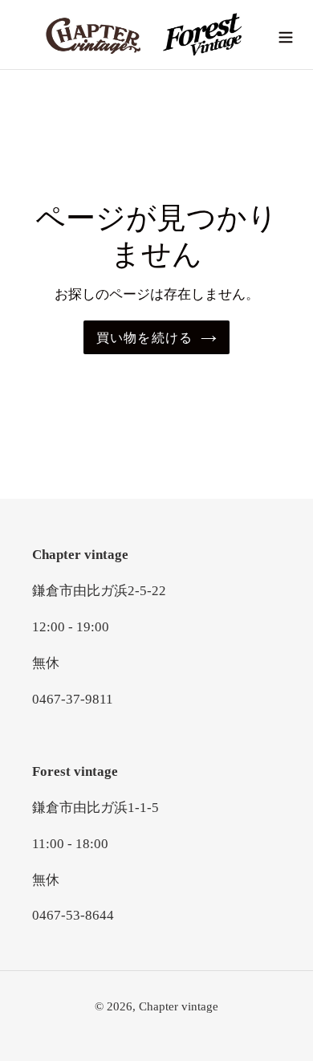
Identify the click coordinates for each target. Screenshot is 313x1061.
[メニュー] (286, 35)
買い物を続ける (144, 337)
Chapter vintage (178, 1006)
